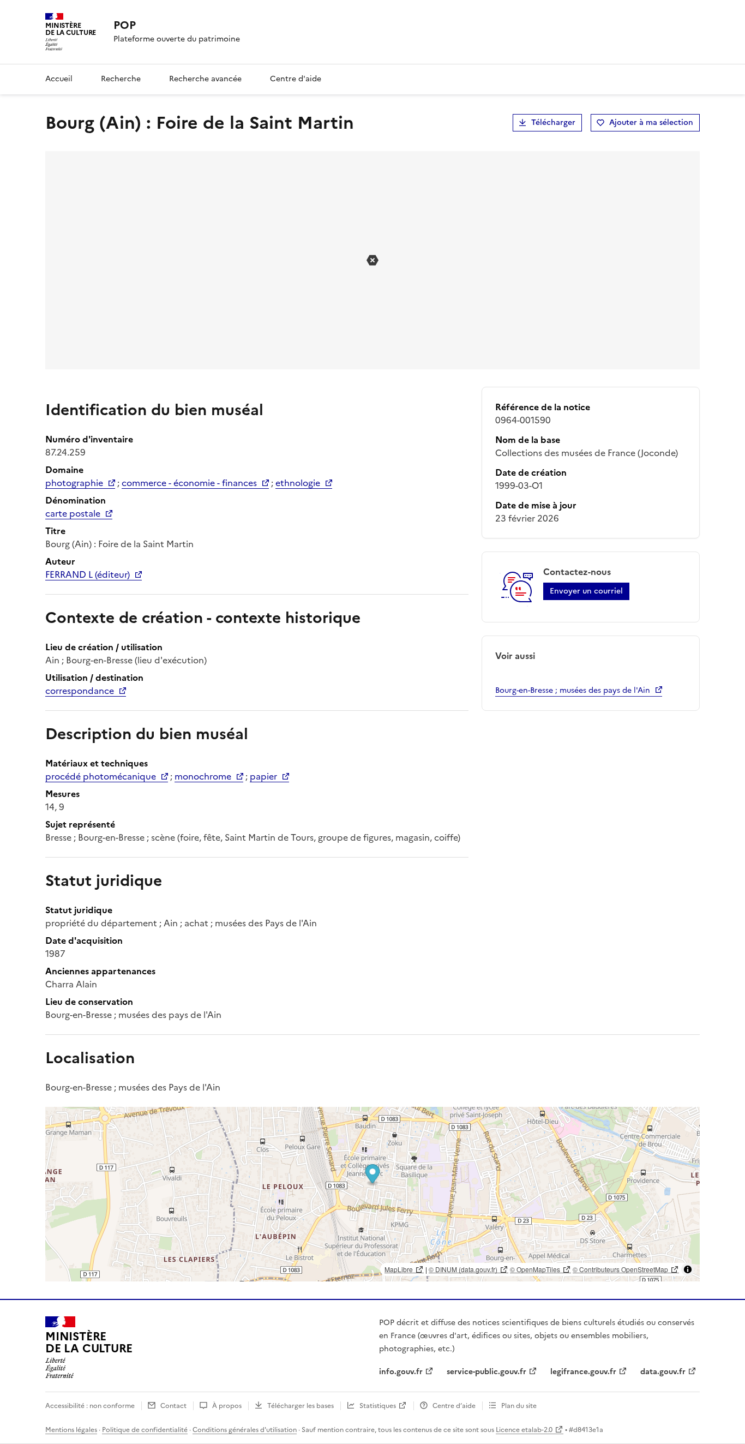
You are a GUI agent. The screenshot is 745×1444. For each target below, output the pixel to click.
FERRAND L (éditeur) (87, 574)
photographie (74, 482)
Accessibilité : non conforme (90, 1406)
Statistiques (377, 1406)
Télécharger (553, 122)
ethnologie (297, 482)
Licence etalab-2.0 (524, 1430)
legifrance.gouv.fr (583, 1371)
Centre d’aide (454, 1406)
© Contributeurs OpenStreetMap (620, 1269)
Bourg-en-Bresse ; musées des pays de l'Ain (572, 690)
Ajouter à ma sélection (651, 122)
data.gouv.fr (663, 1371)
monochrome (203, 776)
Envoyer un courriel (586, 591)
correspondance (79, 690)
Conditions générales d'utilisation (245, 1430)
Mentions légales (71, 1430)
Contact (173, 1406)
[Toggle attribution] (687, 1269)
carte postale (72, 513)
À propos (227, 1406)
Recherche (121, 79)
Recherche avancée (205, 79)
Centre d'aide (295, 79)
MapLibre (398, 1269)
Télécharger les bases (300, 1406)
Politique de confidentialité (145, 1430)
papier (263, 776)
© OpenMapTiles (535, 1269)
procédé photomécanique (100, 776)
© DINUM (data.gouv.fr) (463, 1269)
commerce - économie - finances (189, 482)
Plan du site (519, 1406)
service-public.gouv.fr (486, 1371)
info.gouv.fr (401, 1371)
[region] (372, 1194)
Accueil (59, 79)
